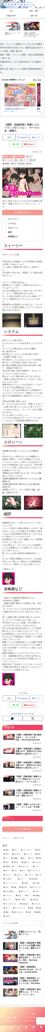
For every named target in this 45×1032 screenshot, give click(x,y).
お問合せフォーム (12, 1021)
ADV (30, 156)
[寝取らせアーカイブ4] (20, 95)
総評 (10, 232)
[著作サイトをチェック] (12, 718)
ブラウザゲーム (33, 1017)
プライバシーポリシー (33, 1021)
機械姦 (7, 164)
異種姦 (22, 164)
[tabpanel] (13, 29)
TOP (12, 1014)
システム (12, 223)
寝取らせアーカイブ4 (12, 109)
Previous (2, 30)
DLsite (37, 80)
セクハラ (25, 160)
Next (43, 30)
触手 (30, 164)
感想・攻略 (8, 156)
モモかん (7, 111)
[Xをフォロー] (33, 718)
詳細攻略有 (20, 156)
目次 (20, 212)
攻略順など (13, 236)
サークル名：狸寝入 (11, 160)
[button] (40, 923)
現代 (14, 164)
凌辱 (33, 160)
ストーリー (13, 219)
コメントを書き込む (23, 829)
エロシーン (13, 227)
